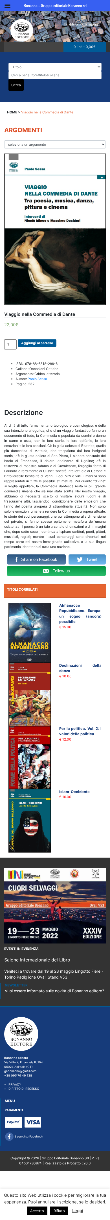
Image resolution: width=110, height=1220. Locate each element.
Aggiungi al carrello (37, 343)
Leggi (77, 1210)
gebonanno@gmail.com (20, 1071)
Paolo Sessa (37, 379)
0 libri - (85, 47)
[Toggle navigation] (10, 46)
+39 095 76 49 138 (18, 1075)
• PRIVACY (12, 1084)
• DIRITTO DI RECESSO (21, 1089)
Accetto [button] (37, 1210)
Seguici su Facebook (28, 1136)
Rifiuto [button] (59, 1210)
